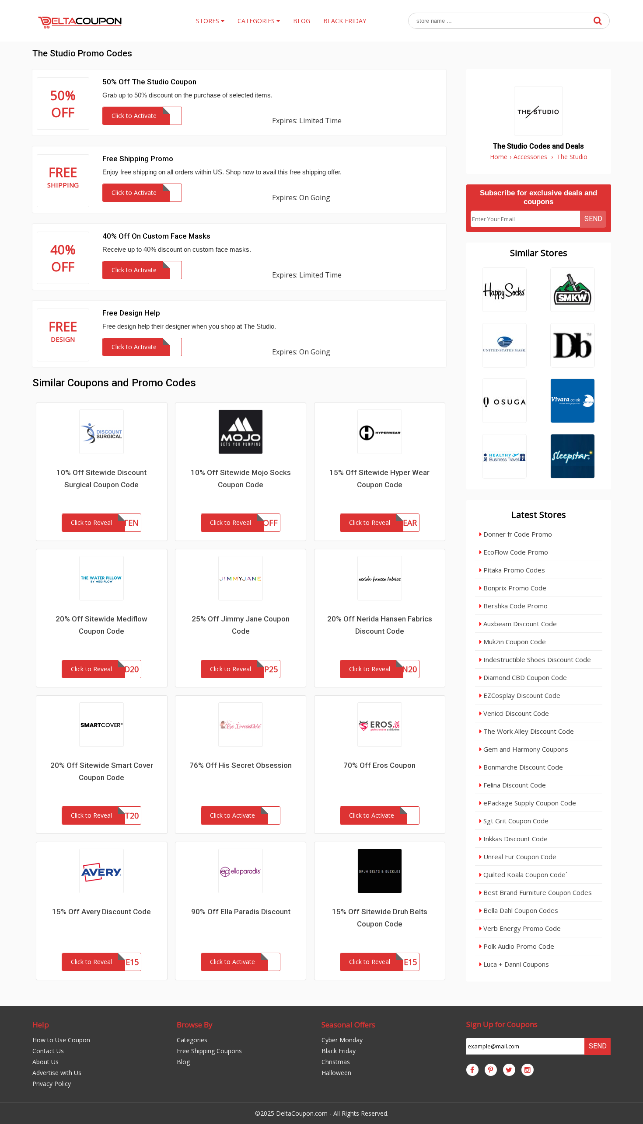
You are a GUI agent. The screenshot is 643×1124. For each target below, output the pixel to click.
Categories (192, 1040)
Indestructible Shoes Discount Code (536, 659)
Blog (183, 1062)
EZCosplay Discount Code (521, 695)
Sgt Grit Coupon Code (515, 820)
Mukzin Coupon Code (514, 641)
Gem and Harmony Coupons (525, 749)
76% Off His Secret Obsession (240, 765)
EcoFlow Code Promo (515, 552)
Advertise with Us (56, 1072)
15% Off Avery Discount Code (101, 911)
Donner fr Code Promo (517, 534)
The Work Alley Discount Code (528, 731)
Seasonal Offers (348, 1025)
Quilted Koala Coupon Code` (524, 874)
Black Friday (339, 1051)
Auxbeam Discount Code (519, 623)
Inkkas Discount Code (515, 838)
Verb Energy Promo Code (521, 928)
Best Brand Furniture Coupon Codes (537, 892)
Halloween (336, 1072)
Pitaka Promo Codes (513, 569)
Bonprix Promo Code (514, 587)
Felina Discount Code (514, 785)
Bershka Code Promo (515, 605)
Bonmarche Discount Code (522, 767)
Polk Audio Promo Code (518, 946)
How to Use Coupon (61, 1040)
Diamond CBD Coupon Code (524, 677)
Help (40, 1025)
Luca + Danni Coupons (515, 964)
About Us (45, 1062)
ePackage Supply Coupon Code (529, 802)
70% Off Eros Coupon (379, 765)
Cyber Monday (342, 1040)
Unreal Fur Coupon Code (519, 856)
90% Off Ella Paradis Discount (240, 911)
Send (593, 219)
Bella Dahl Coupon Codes (520, 910)
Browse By (195, 1025)
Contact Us (48, 1051)
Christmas (336, 1062)
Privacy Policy (51, 1083)
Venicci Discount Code (515, 713)
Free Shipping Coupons (209, 1051)
